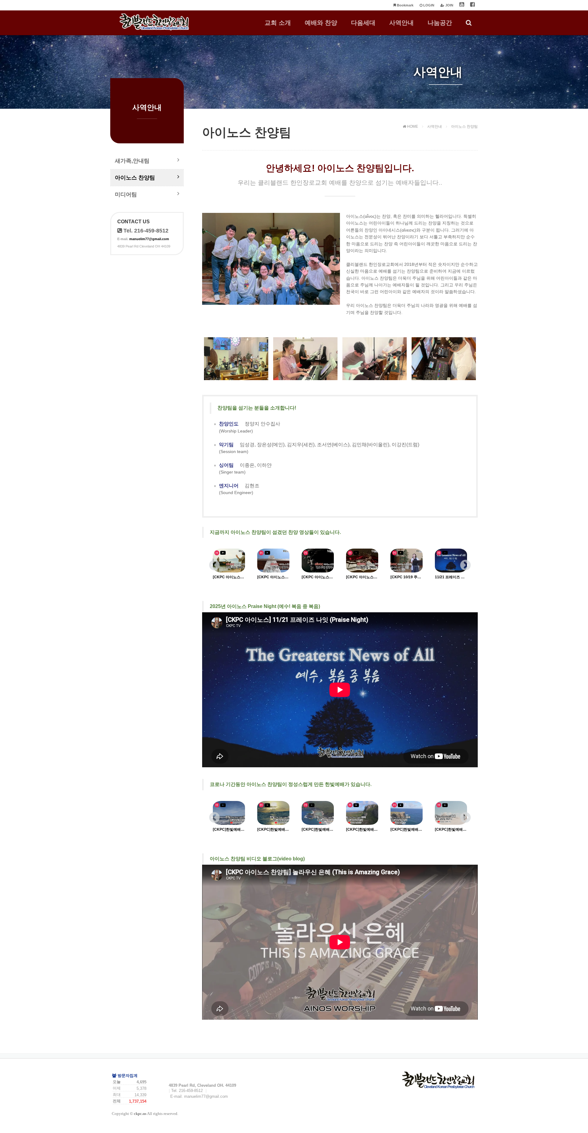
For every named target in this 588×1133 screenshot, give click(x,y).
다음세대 (363, 22)
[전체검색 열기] (469, 22)
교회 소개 (278, 22)
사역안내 (401, 22)
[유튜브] (461, 5)
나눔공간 (440, 22)
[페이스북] (472, 5)
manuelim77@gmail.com (149, 239)
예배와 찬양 (321, 22)
